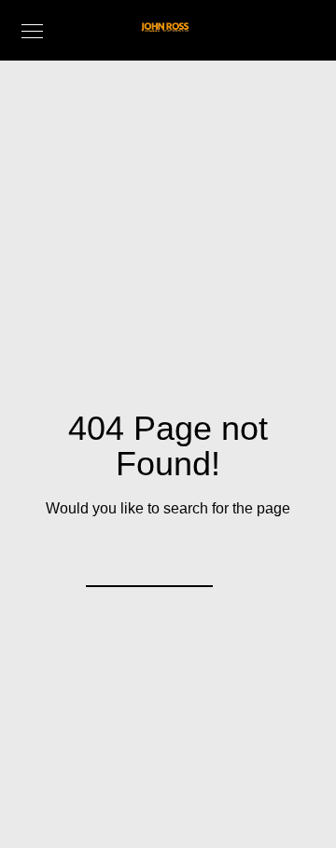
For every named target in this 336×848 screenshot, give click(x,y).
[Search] (186, 561)
